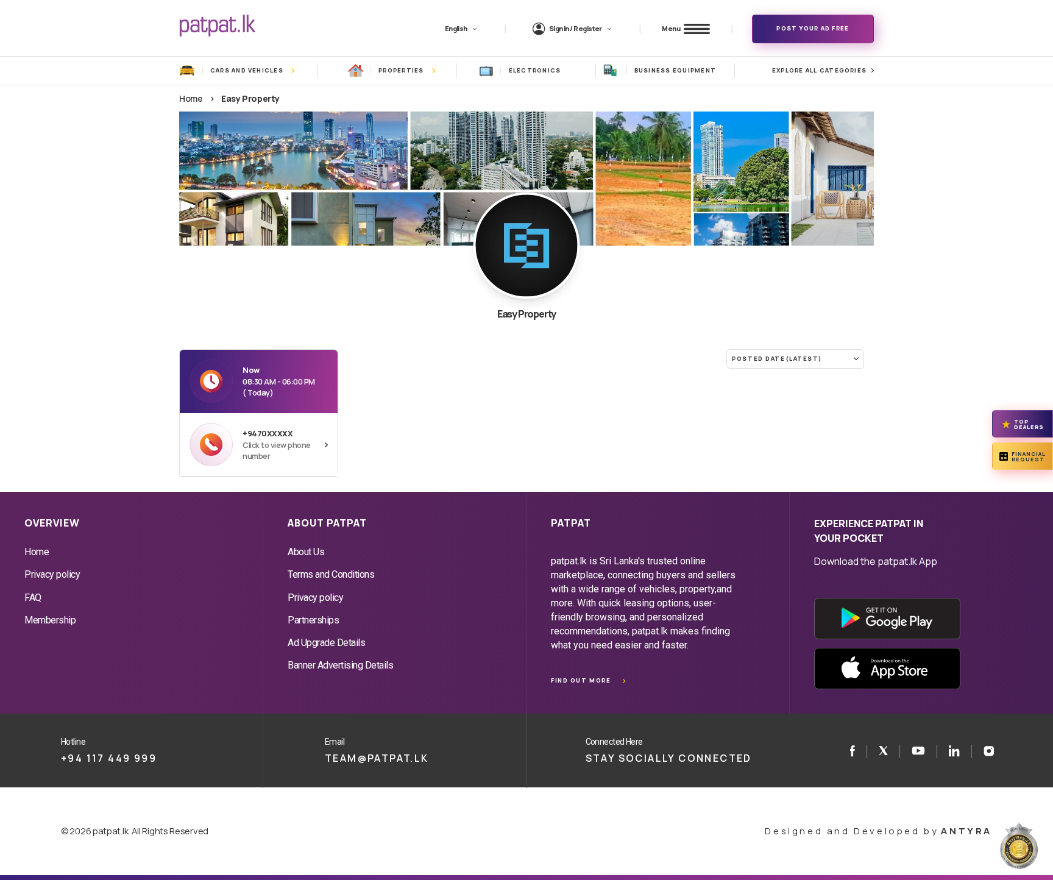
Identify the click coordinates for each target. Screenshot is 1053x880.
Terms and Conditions (331, 574)
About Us (306, 552)
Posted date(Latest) (777, 359)
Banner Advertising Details (341, 665)
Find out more (581, 680)
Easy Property (250, 98)
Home (190, 98)
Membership (50, 620)
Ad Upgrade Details (326, 642)
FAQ (32, 597)
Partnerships (313, 620)
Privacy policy (52, 574)
